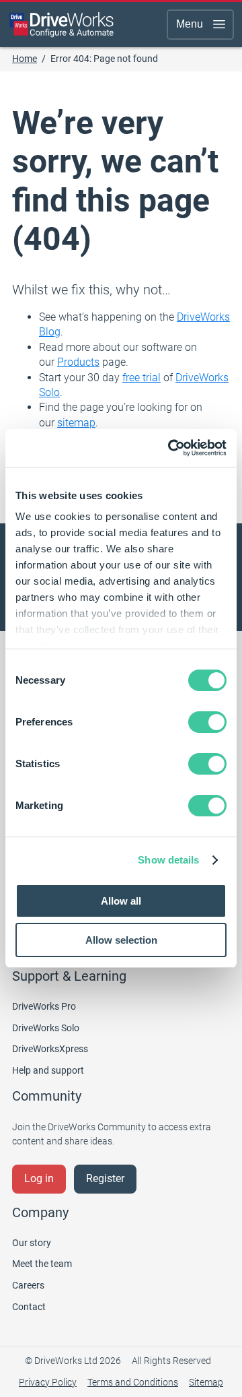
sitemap (76, 422)
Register (105, 1178)
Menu (189, 24)
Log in (39, 1178)
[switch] (207, 722)
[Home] (62, 24)
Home (24, 58)
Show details (168, 860)
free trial (141, 377)
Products (78, 362)
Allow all (121, 901)
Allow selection (121, 940)
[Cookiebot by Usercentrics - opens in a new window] (171, 448)
